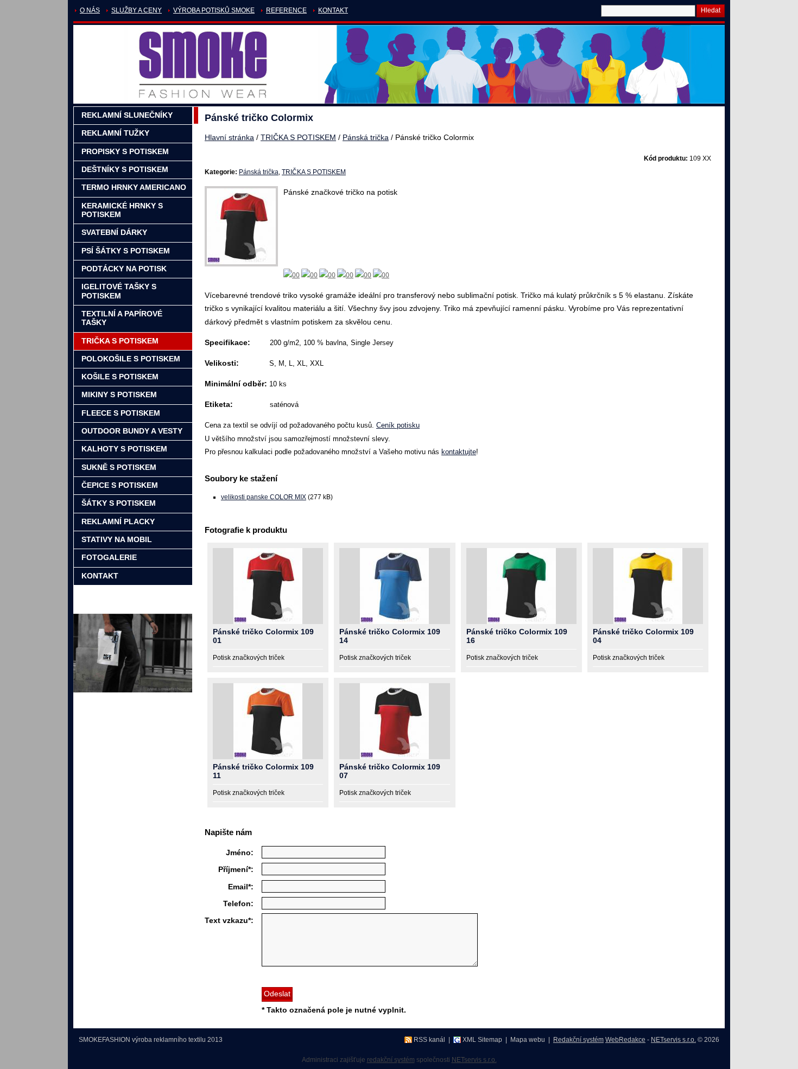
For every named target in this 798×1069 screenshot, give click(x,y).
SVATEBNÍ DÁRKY (114, 232)
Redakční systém (578, 1039)
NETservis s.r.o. (673, 1039)
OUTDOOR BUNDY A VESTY (131, 431)
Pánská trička (366, 137)
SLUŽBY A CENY (136, 10)
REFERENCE (286, 10)
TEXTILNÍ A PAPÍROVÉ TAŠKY (121, 318)
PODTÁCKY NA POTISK (124, 269)
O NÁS (90, 10)
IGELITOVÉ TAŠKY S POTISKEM (118, 291)
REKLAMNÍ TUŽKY (115, 133)
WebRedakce (625, 1039)
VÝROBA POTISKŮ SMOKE (214, 10)
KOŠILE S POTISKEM (120, 377)
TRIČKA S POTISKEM (298, 137)
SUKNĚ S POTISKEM (118, 467)
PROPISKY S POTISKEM (125, 152)
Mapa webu (527, 1039)
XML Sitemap (482, 1039)
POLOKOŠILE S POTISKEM (130, 359)
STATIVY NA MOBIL (116, 540)
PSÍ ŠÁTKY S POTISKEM (125, 251)
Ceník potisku (398, 425)
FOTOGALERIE (109, 557)
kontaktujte (458, 452)
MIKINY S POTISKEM (119, 395)
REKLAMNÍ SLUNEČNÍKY (127, 115)
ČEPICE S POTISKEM (119, 485)
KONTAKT (333, 10)
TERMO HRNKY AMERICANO (133, 187)
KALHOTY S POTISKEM (124, 449)
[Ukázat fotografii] (268, 586)
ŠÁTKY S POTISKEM (118, 503)
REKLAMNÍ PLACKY (118, 522)
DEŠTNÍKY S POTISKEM (124, 170)
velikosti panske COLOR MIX (263, 497)
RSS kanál (429, 1039)
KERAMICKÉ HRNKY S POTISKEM (122, 210)
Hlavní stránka (229, 137)
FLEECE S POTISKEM (120, 413)
